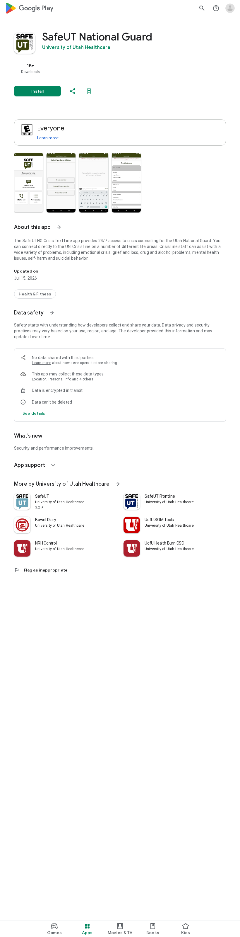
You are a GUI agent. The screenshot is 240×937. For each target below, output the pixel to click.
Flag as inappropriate (41, 570)
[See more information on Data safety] (52, 313)
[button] (28, 182)
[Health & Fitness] (35, 294)
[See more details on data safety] (34, 413)
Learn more (48, 137)
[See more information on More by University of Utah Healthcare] (118, 484)
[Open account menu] (230, 8)
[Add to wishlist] (89, 91)
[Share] (73, 91)
